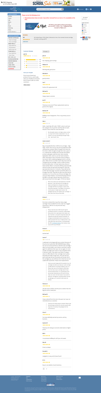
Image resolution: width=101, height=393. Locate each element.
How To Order (44, 378)
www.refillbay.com (15, 379)
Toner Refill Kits (12, 53)
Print (84, 33)
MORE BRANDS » (12, 31)
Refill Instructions (59, 376)
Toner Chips (11, 55)
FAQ (27, 378)
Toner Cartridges (12, 41)
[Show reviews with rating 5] (32, 59)
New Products (44, 380)
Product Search (59, 379)
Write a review (27, 84)
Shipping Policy (29, 379)
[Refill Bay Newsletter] (79, 378)
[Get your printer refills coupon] (50, 5)
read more (25, 41)
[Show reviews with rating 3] (32, 63)
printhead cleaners (56, 223)
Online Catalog (29, 380)
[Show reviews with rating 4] (32, 61)
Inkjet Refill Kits (12, 45)
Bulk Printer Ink (12, 49)
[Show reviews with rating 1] (32, 67)
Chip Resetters (12, 47)
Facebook (84, 24)
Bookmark (85, 32)
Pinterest (84, 29)
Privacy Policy (43, 379)
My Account (43, 376)
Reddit (84, 27)
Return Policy (58, 378)
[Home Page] (16, 11)
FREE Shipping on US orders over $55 (9, 3)
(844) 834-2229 (95, 3)
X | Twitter (85, 25)
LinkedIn (84, 30)
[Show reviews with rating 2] (32, 65)
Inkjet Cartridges (12, 39)
